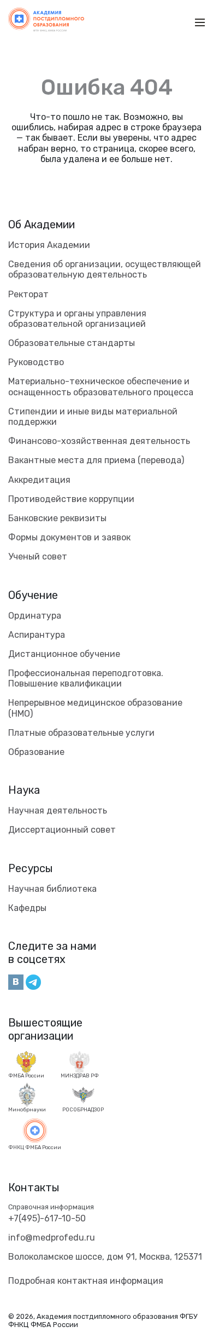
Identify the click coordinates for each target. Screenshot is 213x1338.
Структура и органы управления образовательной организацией (77, 318)
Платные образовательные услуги (81, 733)
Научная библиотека (52, 889)
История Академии (49, 245)
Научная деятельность (57, 810)
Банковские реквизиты (57, 518)
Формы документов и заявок (69, 537)
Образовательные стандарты (71, 343)
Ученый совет (37, 556)
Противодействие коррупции (71, 499)
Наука (24, 790)
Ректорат (28, 294)
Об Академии (41, 224)
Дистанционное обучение (64, 654)
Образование (36, 752)
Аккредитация (39, 480)
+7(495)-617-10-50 (47, 1218)
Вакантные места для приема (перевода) (96, 460)
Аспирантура (36, 635)
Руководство (36, 362)
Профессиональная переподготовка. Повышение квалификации (85, 678)
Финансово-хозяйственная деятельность (99, 441)
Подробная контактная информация (85, 1281)
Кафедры (27, 908)
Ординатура (34, 615)
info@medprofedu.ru (51, 1237)
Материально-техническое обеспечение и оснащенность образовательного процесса (100, 386)
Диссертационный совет (62, 829)
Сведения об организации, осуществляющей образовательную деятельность (104, 269)
